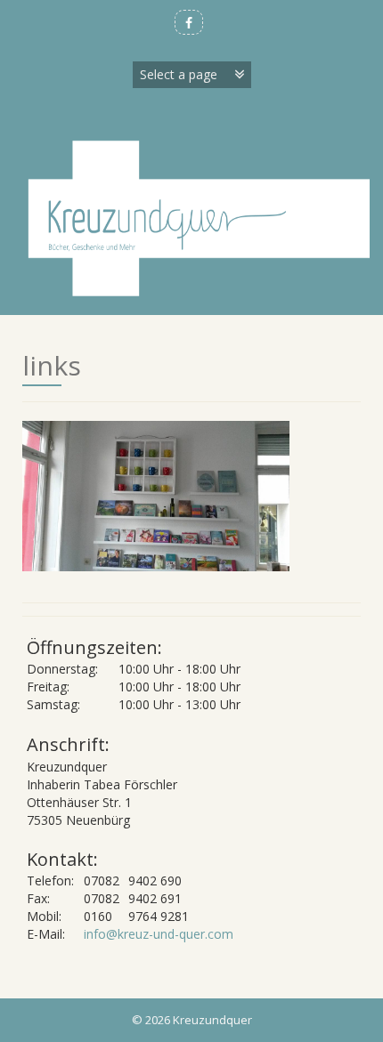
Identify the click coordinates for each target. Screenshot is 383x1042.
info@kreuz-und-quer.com (158, 933)
